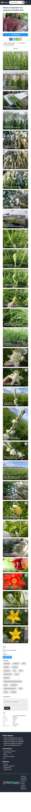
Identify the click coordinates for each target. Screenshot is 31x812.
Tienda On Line (7, 769)
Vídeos (5, 754)
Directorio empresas (9, 766)
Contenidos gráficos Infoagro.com (12, 68)
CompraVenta (7, 767)
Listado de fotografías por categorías (13, 741)
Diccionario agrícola (8, 756)
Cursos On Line (7, 753)
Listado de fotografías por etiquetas (13, 740)
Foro (4, 758)
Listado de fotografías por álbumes (13, 743)
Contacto (23, 776)
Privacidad (23, 778)
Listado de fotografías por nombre (12, 738)
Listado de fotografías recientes (12, 745)
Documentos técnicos (9, 751)
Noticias (5, 764)
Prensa (22, 783)
